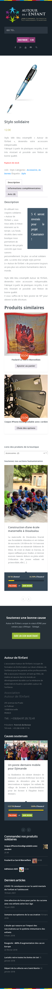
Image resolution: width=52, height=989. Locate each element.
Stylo (23, 173)
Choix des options (26, 428)
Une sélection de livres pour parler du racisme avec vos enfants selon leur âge (25, 902)
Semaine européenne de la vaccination (22, 914)
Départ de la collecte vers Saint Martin (22, 968)
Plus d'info (12, 586)
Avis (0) (11, 194)
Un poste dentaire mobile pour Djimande (24, 766)
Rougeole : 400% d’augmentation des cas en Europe (24, 945)
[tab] (14, 182)
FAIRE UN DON (27, 586)
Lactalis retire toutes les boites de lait (21, 957)
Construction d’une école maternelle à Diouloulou (23, 529)
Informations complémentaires (24, 188)
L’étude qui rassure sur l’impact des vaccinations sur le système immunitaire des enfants (24, 929)
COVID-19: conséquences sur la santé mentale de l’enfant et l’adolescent (25, 888)
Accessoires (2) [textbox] (25, 453)
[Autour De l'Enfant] (26, 22)
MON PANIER (26, 40)
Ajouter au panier (26, 365)
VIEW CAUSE (28, 466)
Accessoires (32, 170)
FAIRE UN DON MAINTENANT (26, 636)
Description (14, 182)
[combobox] (26, 453)
